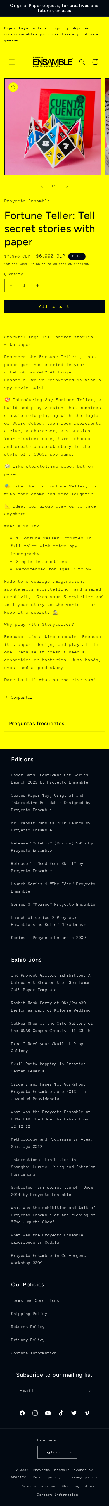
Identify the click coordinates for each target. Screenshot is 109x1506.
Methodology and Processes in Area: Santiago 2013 (52, 1143)
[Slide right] (67, 186)
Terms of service (38, 1486)
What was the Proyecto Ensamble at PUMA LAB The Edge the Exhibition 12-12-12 (51, 1119)
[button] (11, 61)
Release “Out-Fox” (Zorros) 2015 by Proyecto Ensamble (52, 847)
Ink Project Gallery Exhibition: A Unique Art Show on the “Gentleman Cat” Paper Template (51, 982)
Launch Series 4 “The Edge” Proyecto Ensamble (53, 887)
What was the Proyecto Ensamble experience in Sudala (47, 1239)
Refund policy (47, 1477)
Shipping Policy (29, 1313)
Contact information (34, 1353)
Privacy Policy (28, 1340)
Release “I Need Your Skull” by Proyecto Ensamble (47, 867)
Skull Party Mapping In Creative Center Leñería (48, 1067)
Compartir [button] (22, 697)
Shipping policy (78, 1486)
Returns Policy (28, 1326)
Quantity (13, 274)
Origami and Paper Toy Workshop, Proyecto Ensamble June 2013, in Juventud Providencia (48, 1091)
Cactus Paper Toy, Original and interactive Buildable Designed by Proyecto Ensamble (51, 802)
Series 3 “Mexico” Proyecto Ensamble (53, 904)
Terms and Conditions (35, 1300)
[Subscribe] (88, 1391)
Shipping (38, 264)
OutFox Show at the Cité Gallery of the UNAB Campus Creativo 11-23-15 (52, 1027)
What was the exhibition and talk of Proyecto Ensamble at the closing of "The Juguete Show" (53, 1214)
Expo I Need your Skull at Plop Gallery (47, 1047)
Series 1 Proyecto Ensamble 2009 (48, 937)
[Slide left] (42, 186)
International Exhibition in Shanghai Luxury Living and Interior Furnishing (53, 1166)
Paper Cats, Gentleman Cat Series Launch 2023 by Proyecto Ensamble (49, 778)
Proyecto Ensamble (51, 1470)
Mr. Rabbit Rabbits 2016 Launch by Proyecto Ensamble (51, 826)
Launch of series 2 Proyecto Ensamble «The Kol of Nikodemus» (48, 921)
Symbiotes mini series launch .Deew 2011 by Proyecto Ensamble (52, 1191)
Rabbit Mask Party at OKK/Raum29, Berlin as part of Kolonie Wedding (51, 1006)
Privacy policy (83, 1477)
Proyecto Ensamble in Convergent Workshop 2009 (48, 1259)
